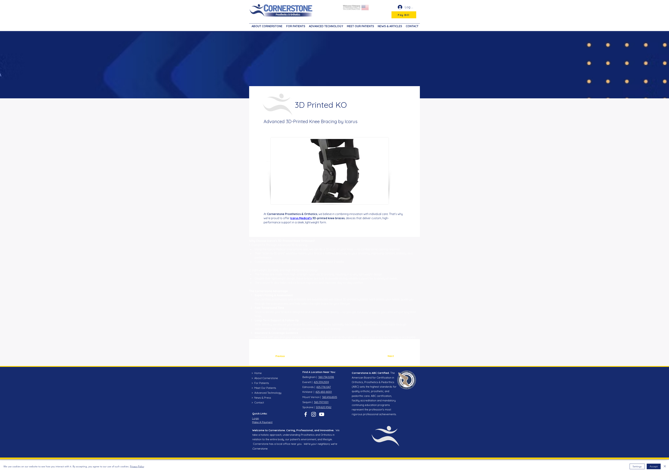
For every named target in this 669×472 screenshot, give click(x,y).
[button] (295, 24)
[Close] (665, 466)
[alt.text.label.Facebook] (305, 414)
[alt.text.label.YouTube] (321, 414)
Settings (637, 466)
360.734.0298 (326, 377)
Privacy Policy (137, 466)
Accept (654, 466)
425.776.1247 (323, 387)
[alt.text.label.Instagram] (313, 414)
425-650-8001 (324, 392)
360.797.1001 (321, 402)
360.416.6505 (329, 397)
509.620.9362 (323, 407)
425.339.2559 (321, 382)
